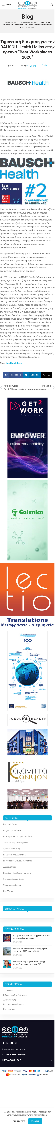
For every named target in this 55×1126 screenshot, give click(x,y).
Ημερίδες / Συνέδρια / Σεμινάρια (17, 873)
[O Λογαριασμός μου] (51, 4)
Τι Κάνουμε (8, 991)
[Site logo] (27, 4)
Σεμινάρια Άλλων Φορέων (14, 879)
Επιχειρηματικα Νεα (29, 23)
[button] (13, 375)
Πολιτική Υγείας (10, 824)
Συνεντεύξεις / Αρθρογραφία (15, 843)
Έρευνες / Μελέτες (11, 849)
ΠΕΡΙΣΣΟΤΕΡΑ (19, 1121)
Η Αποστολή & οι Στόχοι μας (15, 995)
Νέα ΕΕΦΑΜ (8, 891)
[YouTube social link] (12, 1043)
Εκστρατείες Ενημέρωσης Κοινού (17, 861)
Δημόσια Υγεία (9, 867)
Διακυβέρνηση (9, 1000)
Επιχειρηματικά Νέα (37, 65)
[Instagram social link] (7, 1043)
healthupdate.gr (14, 363)
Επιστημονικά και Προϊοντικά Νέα (17, 836)
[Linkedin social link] (16, 1043)
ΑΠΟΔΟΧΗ (35, 1121)
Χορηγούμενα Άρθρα (12, 885)
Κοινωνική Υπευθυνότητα (14, 855)
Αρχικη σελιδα (10, 23)
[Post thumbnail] (7, 938)
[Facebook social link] (3, 1043)
